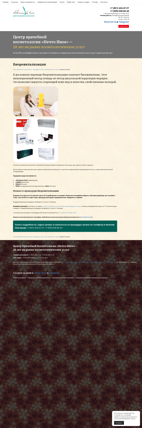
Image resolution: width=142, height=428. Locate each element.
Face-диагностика (86, 217)
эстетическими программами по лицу (67, 206)
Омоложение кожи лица (51, 69)
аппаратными (47, 206)
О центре (14, 2)
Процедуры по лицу (38, 69)
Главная (5, 2)
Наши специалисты (27, 2)
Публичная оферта (19, 278)
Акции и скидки (83, 2)
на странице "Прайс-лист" (67, 213)
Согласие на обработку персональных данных (92, 278)
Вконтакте (110, 21)
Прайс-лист (71, 2)
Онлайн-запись (123, 26)
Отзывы (95, 2)
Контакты (104, 2)
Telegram (124, 21)
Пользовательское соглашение (63, 278)
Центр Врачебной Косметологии (22, 69)
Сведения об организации (47, 2)
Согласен (119, 423)
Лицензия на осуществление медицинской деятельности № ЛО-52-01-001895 (89, 262)
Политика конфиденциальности (39, 278)
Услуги (61, 2)
